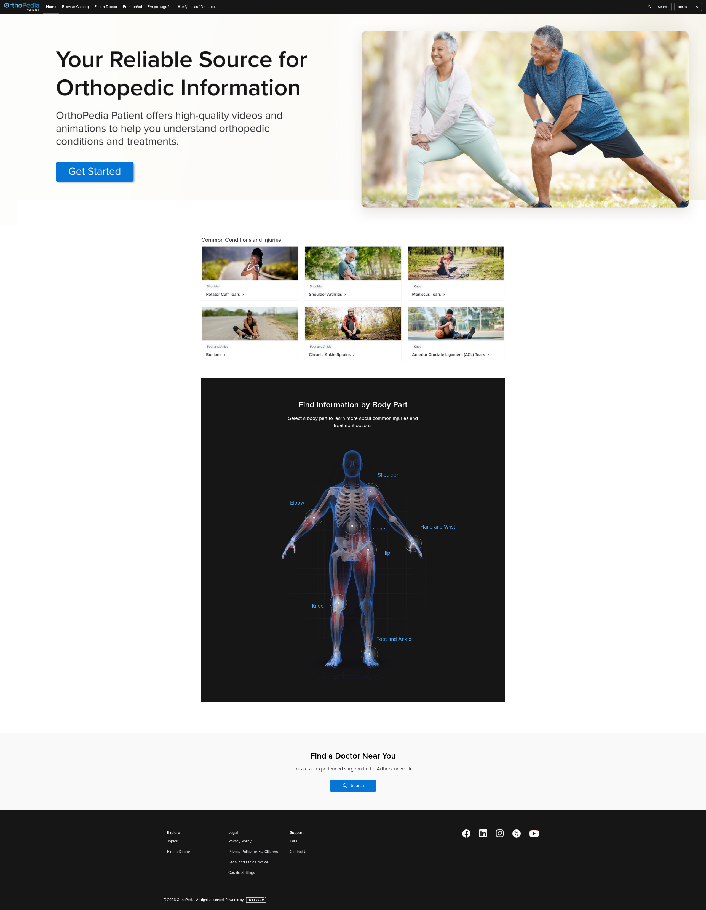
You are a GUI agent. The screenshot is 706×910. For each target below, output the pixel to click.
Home (51, 6)
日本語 (183, 6)
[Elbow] (314, 518)
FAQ (293, 841)
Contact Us (299, 851)
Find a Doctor (105, 6)
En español (132, 6)
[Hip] (368, 550)
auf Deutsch (204, 6)
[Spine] (352, 526)
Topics (682, 7)
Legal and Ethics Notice (248, 862)
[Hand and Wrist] (413, 543)
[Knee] (338, 603)
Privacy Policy (240, 841)
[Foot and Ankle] (369, 654)
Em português (160, 6)
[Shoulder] (371, 491)
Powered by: (235, 900)
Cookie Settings (241, 872)
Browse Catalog (75, 6)
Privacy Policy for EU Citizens (253, 851)
